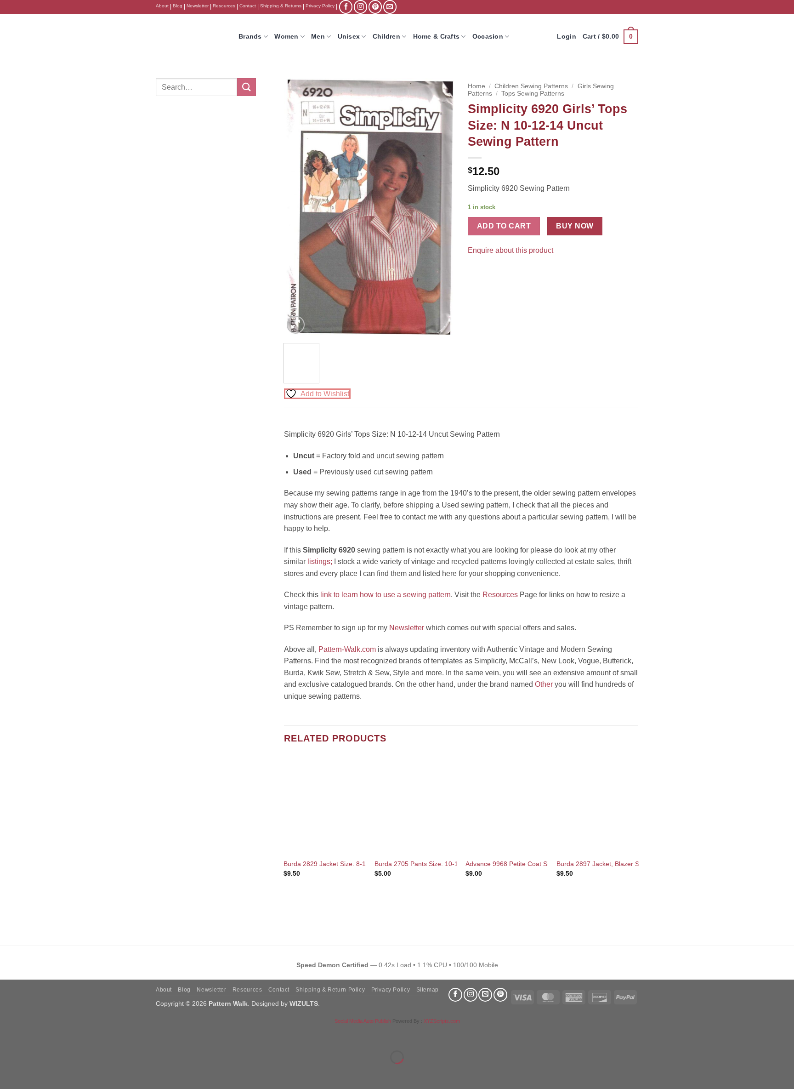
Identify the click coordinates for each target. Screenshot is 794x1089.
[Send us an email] (390, 6)
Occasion (487, 36)
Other (544, 684)
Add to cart (504, 226)
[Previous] (298, 207)
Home (476, 86)
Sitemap (427, 989)
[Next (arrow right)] (36, 1073)
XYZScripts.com (442, 1021)
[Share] (63, 1034)
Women (286, 36)
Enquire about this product (510, 250)
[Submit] (246, 87)
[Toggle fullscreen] (36, 1034)
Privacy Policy (320, 5)
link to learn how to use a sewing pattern (385, 595)
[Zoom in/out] (9, 1034)
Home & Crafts (436, 36)
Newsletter (198, 5)
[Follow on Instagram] (360, 6)
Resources (224, 5)
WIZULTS (303, 1003)
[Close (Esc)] (90, 1034)
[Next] (439, 207)
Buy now (574, 226)
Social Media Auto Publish (363, 1021)
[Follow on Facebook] (345, 6)
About (162, 5)
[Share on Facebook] (476, 273)
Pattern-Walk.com (347, 649)
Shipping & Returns (280, 5)
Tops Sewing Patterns (532, 93)
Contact (247, 5)
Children (386, 36)
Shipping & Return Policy (330, 989)
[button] (610, 37)
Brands (250, 36)
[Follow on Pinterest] (375, 6)
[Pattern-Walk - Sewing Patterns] (190, 37)
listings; (319, 561)
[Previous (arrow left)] (9, 1073)
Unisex (349, 36)
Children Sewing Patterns (531, 86)
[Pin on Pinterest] (492, 273)
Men (318, 36)
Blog (177, 5)
